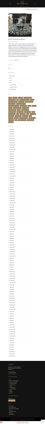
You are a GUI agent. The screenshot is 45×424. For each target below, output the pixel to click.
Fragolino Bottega (25, 109)
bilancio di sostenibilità (13, 101)
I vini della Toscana (12, 384)
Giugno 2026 (11, 129)
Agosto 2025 (11, 151)
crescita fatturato (12, 109)
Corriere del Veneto (17, 107)
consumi (10, 107)
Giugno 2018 (11, 342)
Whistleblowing (11, 414)
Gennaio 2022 (12, 247)
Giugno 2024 (11, 182)
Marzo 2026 (11, 136)
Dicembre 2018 (12, 329)
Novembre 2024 (12, 171)
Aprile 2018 (11, 347)
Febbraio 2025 (12, 164)
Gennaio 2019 (12, 327)
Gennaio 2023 (12, 220)
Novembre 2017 (12, 355)
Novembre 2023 (12, 198)
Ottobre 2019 (12, 307)
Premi (10, 80)
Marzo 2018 (11, 349)
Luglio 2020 (11, 287)
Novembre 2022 (12, 224)
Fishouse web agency (12, 411)
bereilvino (32, 99)
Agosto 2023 (11, 204)
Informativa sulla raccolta (22, 422)
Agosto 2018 (11, 338)
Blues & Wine (21, 101)
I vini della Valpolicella (12, 383)
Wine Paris (11, 122)
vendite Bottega (30, 120)
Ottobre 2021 (12, 253)
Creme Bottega (25, 107)
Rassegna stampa (13, 84)
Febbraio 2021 (12, 271)
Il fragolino (11, 391)
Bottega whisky (23, 105)
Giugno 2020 (11, 289)
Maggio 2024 (11, 184)
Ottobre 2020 (12, 280)
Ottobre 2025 (12, 147)
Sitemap (10, 410)
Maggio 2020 (11, 291)
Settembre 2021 (12, 256)
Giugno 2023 (11, 209)
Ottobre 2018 (12, 333)
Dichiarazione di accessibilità (14, 408)
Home (25, 9)
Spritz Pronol (11, 120)
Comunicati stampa (13, 86)
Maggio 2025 (11, 158)
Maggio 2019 (11, 318)
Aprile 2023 (11, 213)
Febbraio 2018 (12, 351)
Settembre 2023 (12, 202)
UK (16, 120)
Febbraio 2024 (12, 191)
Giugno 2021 (11, 262)
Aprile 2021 (11, 267)
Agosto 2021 (11, 258)
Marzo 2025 (11, 162)
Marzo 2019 (11, 322)
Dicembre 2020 (12, 275)
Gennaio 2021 (12, 273)
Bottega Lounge (12, 103)
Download (11, 412)
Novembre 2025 (12, 144)
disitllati (18, 109)
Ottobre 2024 (12, 173)
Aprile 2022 (11, 240)
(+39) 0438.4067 (12, 371)
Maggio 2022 (11, 238)
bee (17, 99)
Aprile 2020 (11, 293)
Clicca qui (12, 400)
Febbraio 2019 (12, 324)
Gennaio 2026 (12, 140)
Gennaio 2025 (12, 167)
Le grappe (10, 386)
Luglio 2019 (11, 313)
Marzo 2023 (11, 216)
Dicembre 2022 (12, 222)
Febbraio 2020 (12, 298)
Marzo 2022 (11, 242)
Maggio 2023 (11, 211)
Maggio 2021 (11, 264)
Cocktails (34, 105)
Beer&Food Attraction (24, 99)
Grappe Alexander (13, 388)
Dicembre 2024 (12, 169)
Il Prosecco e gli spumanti (13, 382)
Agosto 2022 (11, 231)
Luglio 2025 (11, 153)
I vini (10, 379)
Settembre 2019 (12, 309)
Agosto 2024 (11, 178)
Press (10, 82)
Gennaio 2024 (12, 193)
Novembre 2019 (12, 304)
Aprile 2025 (11, 160)
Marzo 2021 (11, 269)
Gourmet (10, 392)
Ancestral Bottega (27, 97)
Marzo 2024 (11, 189)
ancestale (20, 97)
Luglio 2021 (11, 260)
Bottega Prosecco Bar (21, 103)
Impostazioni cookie (12, 407)
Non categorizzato (12, 89)
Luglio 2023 (11, 207)
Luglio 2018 (11, 340)
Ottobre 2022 (12, 227)
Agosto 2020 (11, 284)
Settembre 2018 (12, 335)
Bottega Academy (29, 101)
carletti (29, 105)
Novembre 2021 (12, 251)
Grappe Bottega (12, 387)
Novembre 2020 (12, 278)
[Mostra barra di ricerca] (35, 3)
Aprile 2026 (11, 133)
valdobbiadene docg (22, 120)
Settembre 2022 (12, 229)
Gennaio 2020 (12, 300)
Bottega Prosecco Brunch (14, 105)
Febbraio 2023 (12, 218)
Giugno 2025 (11, 156)
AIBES (10, 97)
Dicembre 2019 (12, 302)
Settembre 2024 (12, 176)
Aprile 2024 (11, 187)
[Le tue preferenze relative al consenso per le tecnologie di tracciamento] (43, 422)
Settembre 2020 (12, 282)
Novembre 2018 (12, 331)
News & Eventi (12, 75)
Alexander (15, 97)
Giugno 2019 (11, 316)
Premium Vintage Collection (14, 380)
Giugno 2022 (11, 236)
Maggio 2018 (11, 344)
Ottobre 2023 (12, 200)
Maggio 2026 (11, 131)
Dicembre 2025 (12, 142)
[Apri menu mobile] (10, 3)
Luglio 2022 (11, 233)
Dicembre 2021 (12, 249)
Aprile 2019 (11, 320)
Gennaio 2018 (12, 353)
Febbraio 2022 (12, 244)
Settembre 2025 (12, 149)
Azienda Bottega (12, 99)
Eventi (10, 78)
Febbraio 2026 (12, 138)
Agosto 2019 (11, 311)
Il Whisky (10, 390)
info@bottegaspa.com (13, 373)
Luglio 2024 (11, 180)
